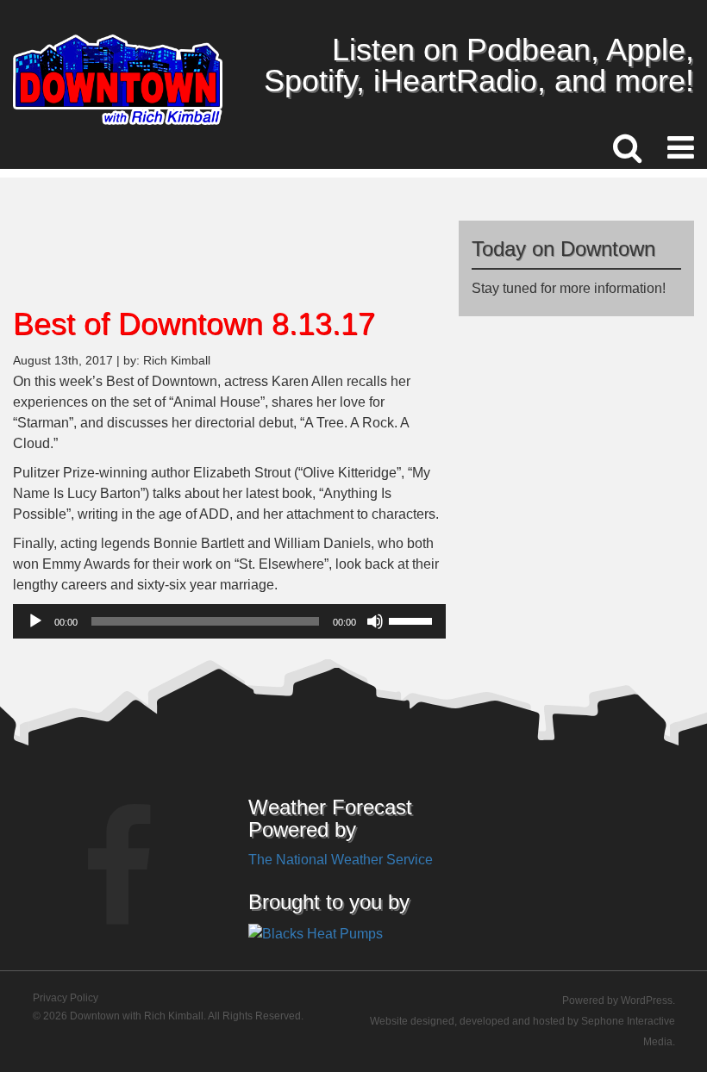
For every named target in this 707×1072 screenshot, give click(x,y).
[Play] (35, 621)
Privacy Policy (65, 998)
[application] (229, 621)
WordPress (647, 1000)
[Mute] (375, 621)
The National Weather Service (340, 859)
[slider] (413, 619)
